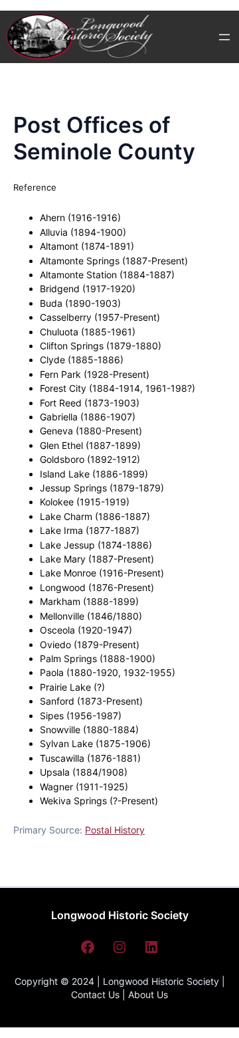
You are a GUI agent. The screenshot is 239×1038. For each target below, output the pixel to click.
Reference (34, 187)
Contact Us (95, 994)
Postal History (115, 829)
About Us (148, 994)
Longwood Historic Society (120, 915)
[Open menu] (224, 37)
